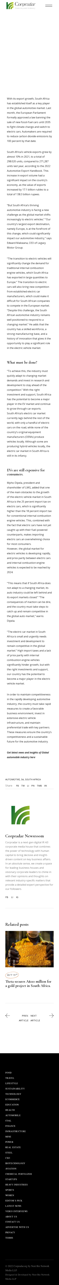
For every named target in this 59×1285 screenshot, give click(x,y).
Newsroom (30, 32)
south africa (33, 779)
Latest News (9, 967)
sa (22, 779)
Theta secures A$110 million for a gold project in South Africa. (28, 983)
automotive (12, 779)
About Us (11, 1216)
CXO (7, 1157)
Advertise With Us (17, 1227)
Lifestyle (11, 1083)
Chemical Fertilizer (18, 1173)
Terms (9, 1237)
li (12, 897)
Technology (13, 1093)
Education (12, 1104)
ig (17, 897)
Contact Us (12, 1221)
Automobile (31, 28)
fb (6, 897)
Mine (9, 953)
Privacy (10, 1232)
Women (9, 1195)
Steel (9, 1152)
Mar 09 (13, 28)
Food (8, 1072)
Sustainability (15, 1088)
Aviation (10, 1168)
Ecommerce (12, 1099)
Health (10, 1109)
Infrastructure (15, 1131)
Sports (9, 1189)
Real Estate (13, 1147)
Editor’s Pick (13, 1200)
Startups (11, 1179)
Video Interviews (16, 1211)
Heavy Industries (16, 1184)
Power (9, 1141)
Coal (8, 1120)
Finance (10, 1125)
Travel (9, 1077)
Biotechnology (15, 1163)
